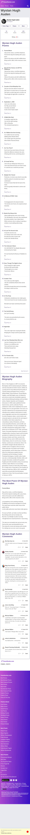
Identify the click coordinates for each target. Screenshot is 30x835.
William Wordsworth (6, 750)
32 (20, 547)
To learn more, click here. (6, 833)
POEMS (3, 664)
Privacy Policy (5, 787)
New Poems (4, 684)
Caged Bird (4, 770)
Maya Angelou (4, 733)
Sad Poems (4, 711)
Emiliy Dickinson (5, 741)
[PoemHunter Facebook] (11, 780)
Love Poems (4, 704)
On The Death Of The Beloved (8, 776)
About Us (3, 783)
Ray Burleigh (8, 589)
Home (2, 6)
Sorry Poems (4, 719)
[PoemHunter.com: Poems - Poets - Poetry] (8, 2)
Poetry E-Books (5, 724)
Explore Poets (4, 695)
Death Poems (4, 708)
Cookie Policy (18, 783)
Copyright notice (10, 783)
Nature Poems (4, 717)
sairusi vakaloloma (10, 638)
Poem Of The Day (5, 697)
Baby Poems (4, 706)
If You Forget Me (5, 763)
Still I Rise (3, 759)
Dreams (3, 766)
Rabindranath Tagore (6, 748)
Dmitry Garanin (9, 551)
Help (14, 784)
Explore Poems (5, 693)
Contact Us (9, 784)
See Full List (24, 371)
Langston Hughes (5, 739)
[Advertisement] (15, 819)
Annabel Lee (4, 768)
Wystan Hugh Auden (13, 20)
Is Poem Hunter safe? (15, 786)
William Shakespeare (6, 735)
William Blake (4, 746)
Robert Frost (4, 730)
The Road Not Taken (6, 761)
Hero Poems (4, 721)
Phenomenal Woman (6, 757)
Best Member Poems (6, 680)
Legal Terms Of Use (14, 787)
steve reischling (9, 605)
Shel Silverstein (5, 744)
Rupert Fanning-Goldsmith (12, 647)
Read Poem (7, 64)
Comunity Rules (25, 786)
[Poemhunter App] (5, 780)
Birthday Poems (5, 713)
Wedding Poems (5, 715)
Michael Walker (9, 615)
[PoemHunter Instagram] (16, 780)
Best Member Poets (6, 688)
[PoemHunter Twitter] (14, 780)
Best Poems (4, 678)
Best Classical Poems (6, 682)
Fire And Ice (4, 774)
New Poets (3, 686)
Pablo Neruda (4, 737)
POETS (8, 664)
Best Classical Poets (6, 691)
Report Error (19, 784)
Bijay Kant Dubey (10, 565)
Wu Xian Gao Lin (9, 541)
